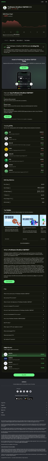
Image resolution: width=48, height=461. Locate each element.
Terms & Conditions (12, 446)
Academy (30, 119)
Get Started (9, 281)
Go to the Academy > (25, 243)
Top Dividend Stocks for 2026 (11, 227)
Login (42, 1)
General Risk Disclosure (4, 446)
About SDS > (12, 40)
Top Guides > (27, 40)
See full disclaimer (25, 442)
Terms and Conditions (18, 442)
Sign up (4, 34)
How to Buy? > (20, 40)
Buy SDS (24, 67)
